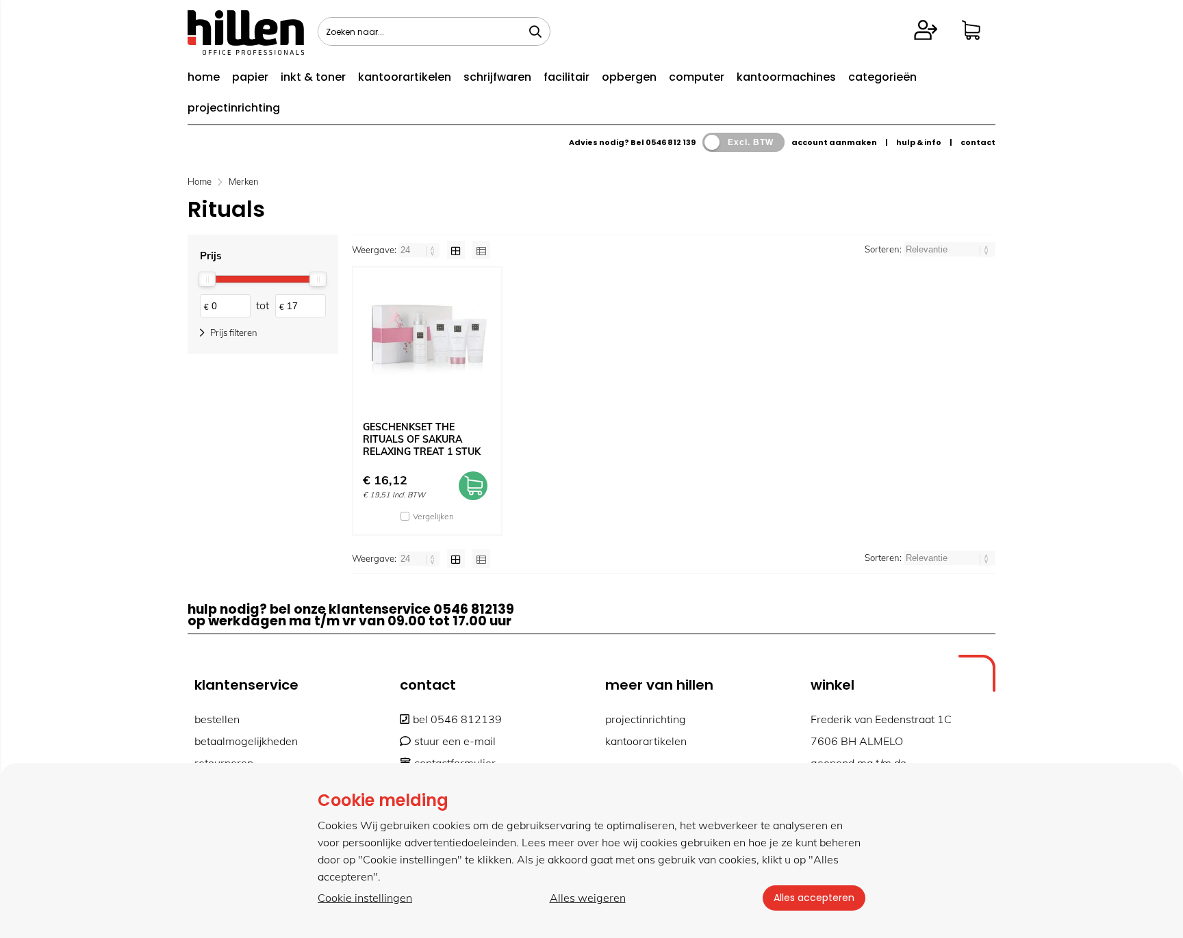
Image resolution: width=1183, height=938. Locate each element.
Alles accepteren (814, 897)
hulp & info (918, 142)
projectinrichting (234, 108)
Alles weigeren (588, 897)
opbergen (629, 77)
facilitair (566, 77)
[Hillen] (246, 50)
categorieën (882, 77)
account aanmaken (834, 142)
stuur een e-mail (455, 741)
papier (250, 77)
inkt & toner (313, 77)
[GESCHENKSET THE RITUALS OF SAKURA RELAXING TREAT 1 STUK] (427, 339)
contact (978, 142)
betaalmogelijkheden (246, 741)
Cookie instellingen (365, 897)
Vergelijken (433, 516)
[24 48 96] (420, 249)
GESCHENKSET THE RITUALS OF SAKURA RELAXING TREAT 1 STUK (422, 439)
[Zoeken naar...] (535, 31)
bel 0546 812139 (457, 719)
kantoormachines (786, 77)
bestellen (217, 719)
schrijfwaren (497, 77)
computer (696, 77)
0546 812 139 (671, 142)
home (204, 77)
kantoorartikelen (404, 77)
